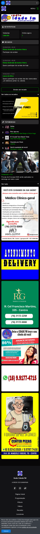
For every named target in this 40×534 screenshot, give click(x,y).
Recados (20, 510)
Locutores (20, 514)
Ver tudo (4, 184)
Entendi (6, 531)
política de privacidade (29, 527)
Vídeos (20, 506)
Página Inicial (20, 494)
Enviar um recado (20, 90)
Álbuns (20, 502)
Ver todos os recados (9, 94)
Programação (20, 498)
